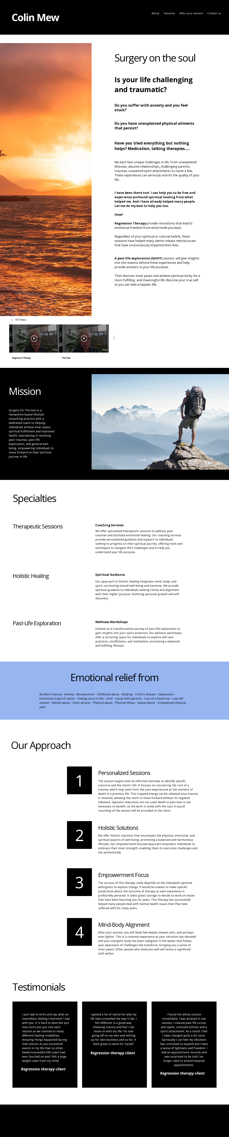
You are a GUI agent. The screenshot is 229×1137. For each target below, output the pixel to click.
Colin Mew (35, 17)
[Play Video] (34, 338)
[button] (19, 319)
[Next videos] (114, 338)
